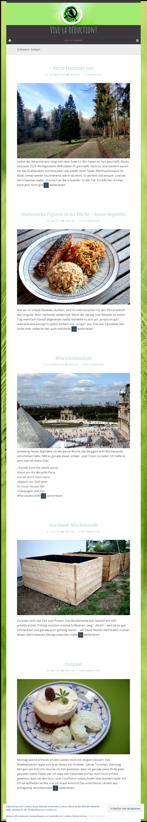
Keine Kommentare (89, 221)
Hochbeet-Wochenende (73, 525)
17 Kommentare (93, 75)
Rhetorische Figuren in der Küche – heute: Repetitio (73, 214)
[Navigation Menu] (137, 40)
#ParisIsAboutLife (73, 358)
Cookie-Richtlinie (96, 816)
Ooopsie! (73, 664)
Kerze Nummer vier (73, 68)
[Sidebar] (9, 40)
